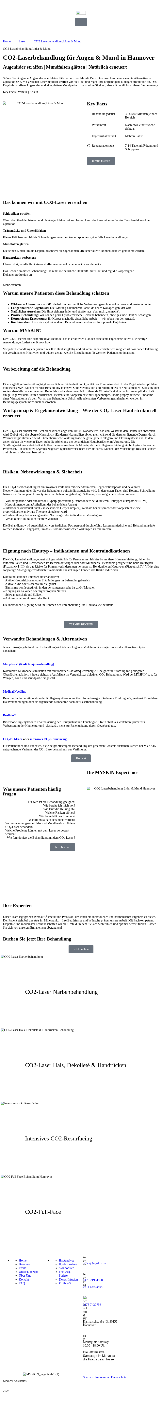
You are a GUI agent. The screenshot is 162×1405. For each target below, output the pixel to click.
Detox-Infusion (68, 1279)
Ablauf (33, 92)
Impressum (102, 1377)
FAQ (22, 1283)
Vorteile (22, 92)
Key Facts (9, 92)
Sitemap (88, 1377)
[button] (81, 283)
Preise (22, 1268)
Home (22, 1260)
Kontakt (24, 1279)
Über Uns (25, 1275)
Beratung (24, 1264)
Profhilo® (65, 1283)
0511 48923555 (93, 1286)
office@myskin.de (94, 1263)
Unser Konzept (28, 1271)
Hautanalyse (66, 1260)
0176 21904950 (93, 1280)
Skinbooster (66, 1268)
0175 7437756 (92, 1304)
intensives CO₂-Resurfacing (48, 739)
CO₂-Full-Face (12, 739)
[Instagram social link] (5, 1398)
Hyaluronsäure (68, 1264)
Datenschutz (118, 1377)
